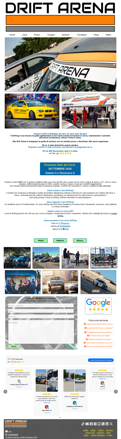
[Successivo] (114, 64)
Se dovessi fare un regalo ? (100, 335)
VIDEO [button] (86, 435)
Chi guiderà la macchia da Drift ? (99, 332)
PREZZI (41, 240)
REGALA (80, 240)
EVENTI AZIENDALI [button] (98, 435)
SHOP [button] (108, 433)
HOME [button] (85, 430)
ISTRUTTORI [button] (90, 433)
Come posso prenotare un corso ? (99, 342)
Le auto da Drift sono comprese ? (99, 328)
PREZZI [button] (101, 430)
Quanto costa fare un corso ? (100, 339)
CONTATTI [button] (100, 433)
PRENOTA (60, 240)
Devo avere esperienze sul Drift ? (99, 346)
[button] (5, 391)
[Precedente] (7, 64)
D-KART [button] (109, 435)
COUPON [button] (109, 430)
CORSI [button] (92, 430)
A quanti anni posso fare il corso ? (99, 324)
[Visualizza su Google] (19, 407)
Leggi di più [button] (18, 402)
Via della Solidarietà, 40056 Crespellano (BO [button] (21, 437)
